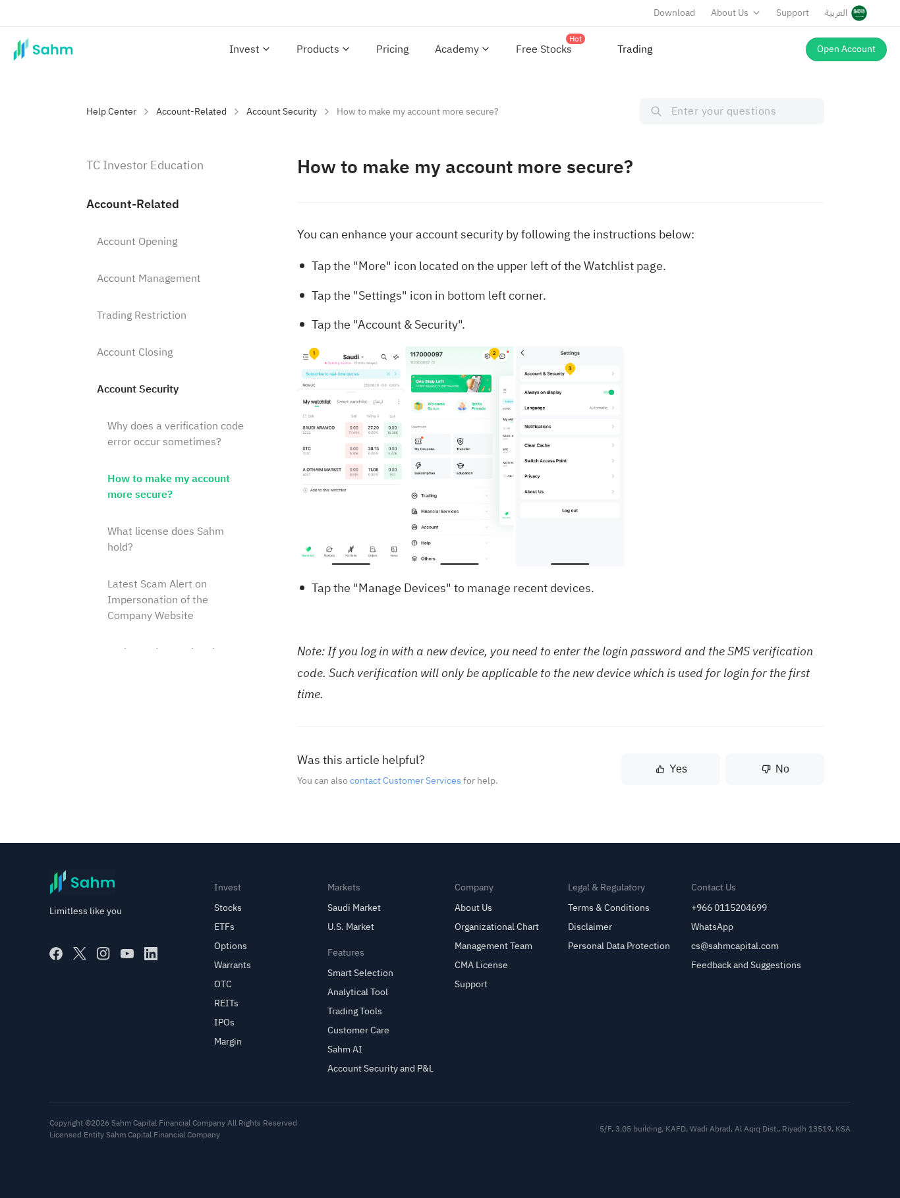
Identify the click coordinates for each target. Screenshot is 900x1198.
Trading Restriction (141, 315)
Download (674, 13)
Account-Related (191, 112)
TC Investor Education (145, 165)
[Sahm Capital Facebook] (56, 953)
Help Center (111, 112)
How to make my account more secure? (168, 487)
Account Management (149, 278)
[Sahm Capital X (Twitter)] (79, 953)
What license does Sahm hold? (165, 539)
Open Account (846, 49)
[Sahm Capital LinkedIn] (150, 953)
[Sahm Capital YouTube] (127, 953)
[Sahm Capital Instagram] (103, 953)
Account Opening (137, 242)
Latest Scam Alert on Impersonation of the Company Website (157, 600)
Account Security (281, 112)
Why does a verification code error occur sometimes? (175, 434)
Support (792, 13)
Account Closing (135, 352)
